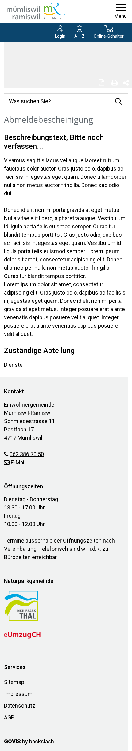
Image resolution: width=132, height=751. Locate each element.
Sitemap (14, 682)
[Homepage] (36, 11)
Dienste (13, 365)
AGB (9, 717)
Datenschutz (19, 705)
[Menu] (120, 11)
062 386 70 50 (27, 454)
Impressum (18, 694)
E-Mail (18, 462)
